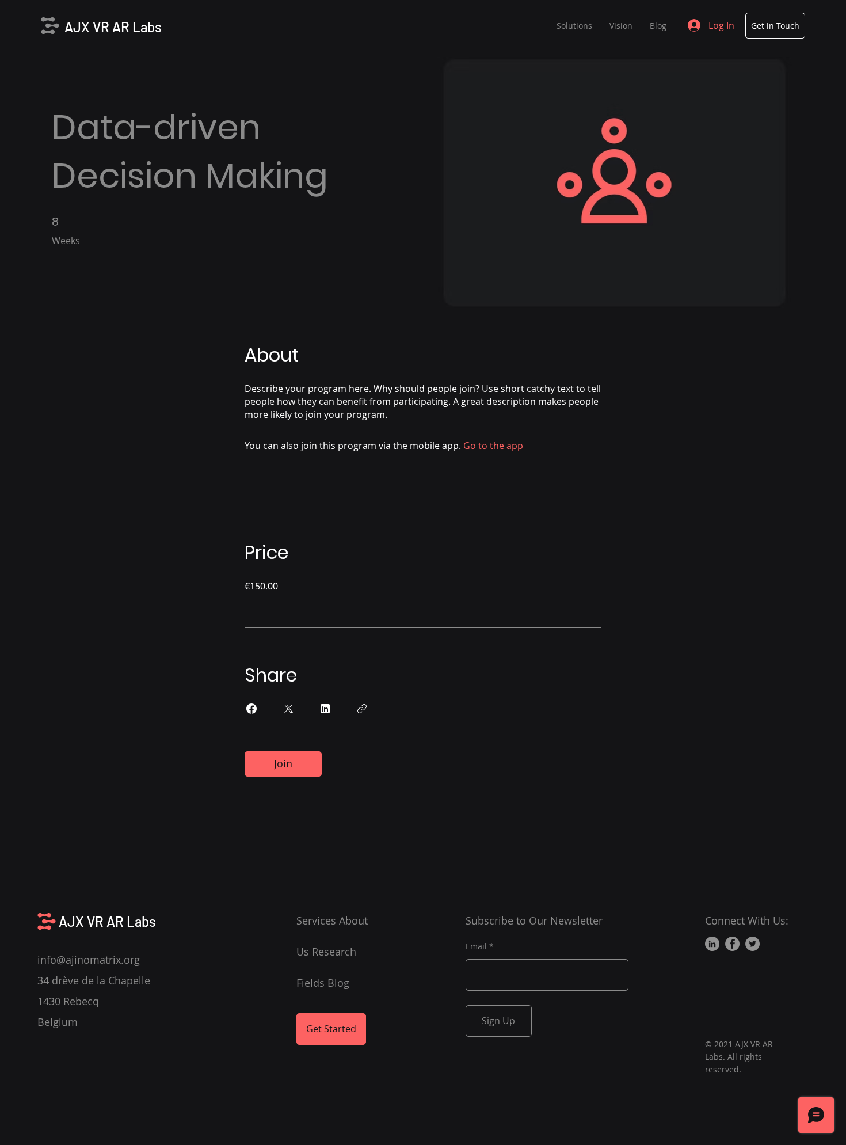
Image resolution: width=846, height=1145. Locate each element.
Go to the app (493, 445)
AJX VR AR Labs (113, 26)
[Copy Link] (362, 709)
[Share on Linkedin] (325, 709)
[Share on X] (288, 709)
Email (476, 946)
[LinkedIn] (712, 944)
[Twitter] (752, 944)
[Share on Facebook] (251, 709)
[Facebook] (732, 944)
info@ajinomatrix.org (88, 960)
